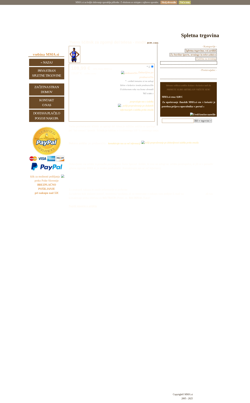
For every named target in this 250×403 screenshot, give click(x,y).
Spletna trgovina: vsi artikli (201, 50)
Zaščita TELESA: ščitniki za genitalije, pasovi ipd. (188, 63)
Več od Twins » (209, 75)
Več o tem (185, 2)
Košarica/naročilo (192, 180)
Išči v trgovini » (203, 120)
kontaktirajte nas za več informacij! (124, 143)
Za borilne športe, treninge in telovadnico (193, 54)
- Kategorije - (209, 46)
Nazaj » (47, 62)
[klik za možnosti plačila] (46, 171)
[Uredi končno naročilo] (202, 115)
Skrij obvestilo (169, 2)
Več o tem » (148, 93)
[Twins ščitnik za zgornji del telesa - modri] (74, 61)
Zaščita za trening (206, 58)
